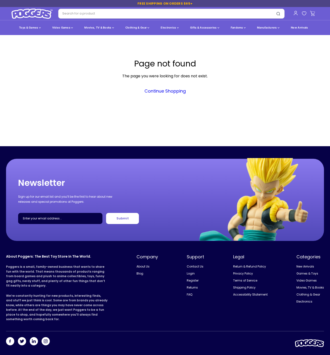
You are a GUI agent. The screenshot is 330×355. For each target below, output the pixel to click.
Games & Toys (307, 273)
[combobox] (165, 13)
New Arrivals (299, 27)
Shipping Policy (244, 287)
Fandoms (237, 27)
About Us (143, 266)
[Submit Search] (278, 14)
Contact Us (195, 266)
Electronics (169, 27)
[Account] (295, 13)
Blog (139, 273)
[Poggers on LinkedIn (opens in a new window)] (34, 341)
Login (191, 273)
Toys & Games (29, 27)
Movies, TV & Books (98, 27)
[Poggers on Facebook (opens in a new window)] (10, 341)
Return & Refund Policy (249, 266)
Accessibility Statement (250, 294)
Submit (122, 218)
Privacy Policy (243, 273)
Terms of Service (245, 280)
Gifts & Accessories (203, 27)
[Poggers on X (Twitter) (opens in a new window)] (22, 341)
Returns (192, 287)
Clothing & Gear (136, 27)
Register (193, 280)
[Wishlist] (304, 13)
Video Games (61, 27)
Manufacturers (267, 27)
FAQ (189, 294)
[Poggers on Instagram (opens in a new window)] (46, 341)
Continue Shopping (165, 91)
